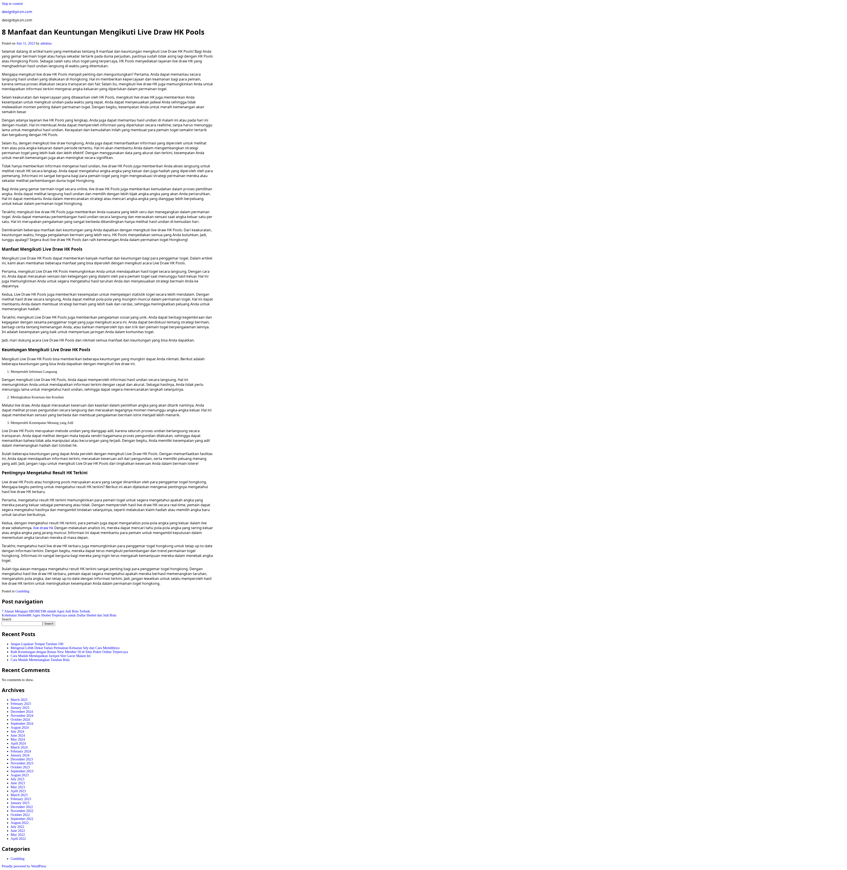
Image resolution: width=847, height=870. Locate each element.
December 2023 (22, 759)
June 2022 (18, 831)
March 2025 (19, 700)
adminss (46, 43)
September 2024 (22, 723)
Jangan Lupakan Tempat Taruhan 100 (37, 644)
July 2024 (17, 731)
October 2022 (20, 815)
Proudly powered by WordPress (24, 866)
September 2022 (22, 819)
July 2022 (17, 827)
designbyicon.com (17, 11)
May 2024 (18, 739)
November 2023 (22, 763)
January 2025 (20, 707)
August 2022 (20, 823)
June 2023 (18, 783)
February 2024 (21, 751)
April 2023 (18, 791)
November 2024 (22, 715)
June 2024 (18, 735)
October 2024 (20, 719)
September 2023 (22, 771)
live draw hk (43, 527)
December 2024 (22, 711)
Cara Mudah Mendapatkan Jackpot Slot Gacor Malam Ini (50, 656)
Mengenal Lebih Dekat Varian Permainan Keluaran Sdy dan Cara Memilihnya (65, 648)
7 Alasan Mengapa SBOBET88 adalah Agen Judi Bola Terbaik (46, 611)
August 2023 (20, 775)
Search (6, 619)
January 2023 (20, 803)
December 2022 (22, 807)
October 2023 (20, 767)
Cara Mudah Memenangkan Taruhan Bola (40, 660)
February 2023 (21, 799)
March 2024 (19, 747)
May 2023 (18, 787)
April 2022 (18, 838)
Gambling (22, 591)
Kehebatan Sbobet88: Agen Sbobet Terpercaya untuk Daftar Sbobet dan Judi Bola (59, 615)
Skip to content (12, 4)
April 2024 (18, 743)
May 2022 (18, 834)
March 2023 (19, 795)
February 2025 (21, 704)
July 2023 (17, 779)
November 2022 (22, 811)
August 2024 (20, 727)
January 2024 (20, 755)
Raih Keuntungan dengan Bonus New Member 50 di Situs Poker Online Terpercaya (69, 652)
